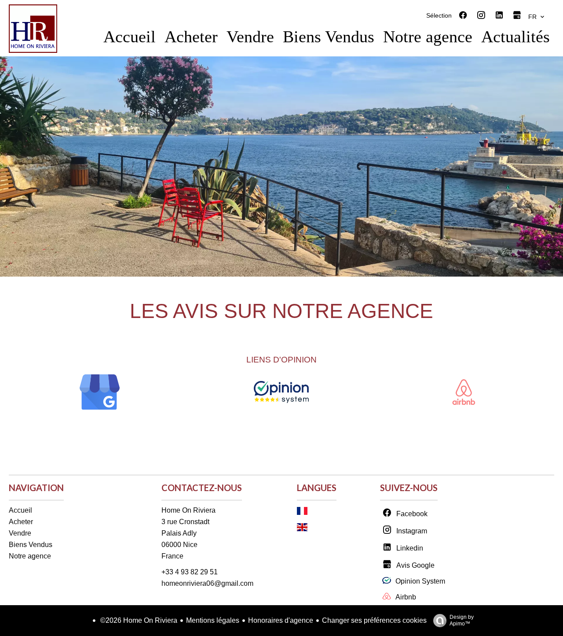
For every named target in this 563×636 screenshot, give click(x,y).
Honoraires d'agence (280, 620)
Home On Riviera (188, 510)
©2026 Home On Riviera (138, 620)
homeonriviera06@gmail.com (207, 583)
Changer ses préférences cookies (374, 620)
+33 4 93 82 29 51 (189, 572)
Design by (462, 620)
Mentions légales (212, 620)
